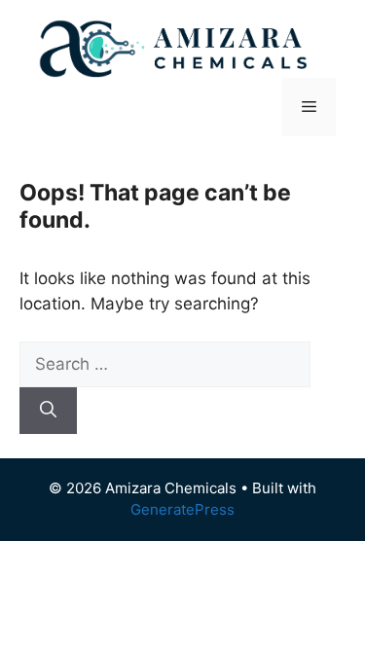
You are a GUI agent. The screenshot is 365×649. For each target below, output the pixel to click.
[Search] (48, 410)
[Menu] (309, 107)
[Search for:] (164, 364)
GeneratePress (182, 509)
